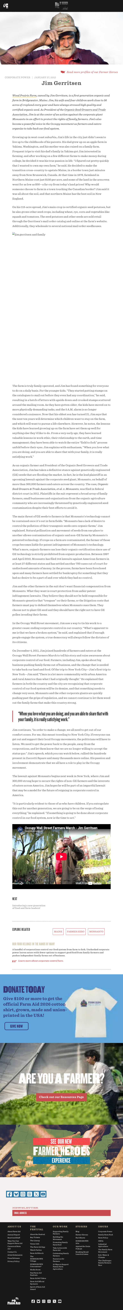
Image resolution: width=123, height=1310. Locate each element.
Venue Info (34, 1244)
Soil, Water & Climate (103, 1256)
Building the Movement (58, 1238)
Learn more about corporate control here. (41, 961)
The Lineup (35, 1241)
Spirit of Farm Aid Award (37, 1288)
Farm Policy (103, 1238)
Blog (77, 1231)
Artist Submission (15, 1255)
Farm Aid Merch (37, 1253)
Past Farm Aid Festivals (35, 1274)
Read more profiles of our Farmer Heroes (92, 72)
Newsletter (25, 1208)
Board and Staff (14, 1238)
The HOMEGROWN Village (36, 1258)
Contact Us (12, 1252)
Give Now (16, 1026)
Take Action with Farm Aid (60, 1249)
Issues (103, 1226)
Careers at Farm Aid (14, 1247)
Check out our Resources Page (61, 1097)
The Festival (36, 1228)
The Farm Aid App (37, 1247)
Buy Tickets (35, 1237)
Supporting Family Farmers (61, 1233)
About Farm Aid (14, 1231)
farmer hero (75, 931)
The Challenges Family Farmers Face (104, 1263)
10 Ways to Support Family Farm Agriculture (61, 1266)
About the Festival (37, 1234)
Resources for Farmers (58, 1260)
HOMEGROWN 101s (82, 1242)
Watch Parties (36, 1250)
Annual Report (14, 1235)
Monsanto (96, 931)
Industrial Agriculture (103, 1245)
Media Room (35, 1270)
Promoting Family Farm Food (60, 1243)
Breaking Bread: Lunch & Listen (82, 1253)
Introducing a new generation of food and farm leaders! (28, 906)
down (61, 59)
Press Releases (14, 1258)
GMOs (100, 1241)
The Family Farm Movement (105, 1251)
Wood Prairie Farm (24, 95)
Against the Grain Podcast (83, 1247)
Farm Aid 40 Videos (38, 1278)
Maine (58, 931)
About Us (14, 1226)
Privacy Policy (14, 1261)
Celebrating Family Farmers (61, 1254)
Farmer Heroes (82, 1235)
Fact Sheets (80, 1238)
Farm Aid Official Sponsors (37, 1282)
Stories (81, 1226)
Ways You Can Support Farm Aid (15, 1242)
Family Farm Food (105, 1235)
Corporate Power (17, 77)
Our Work (60, 1226)
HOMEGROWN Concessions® (36, 1265)
